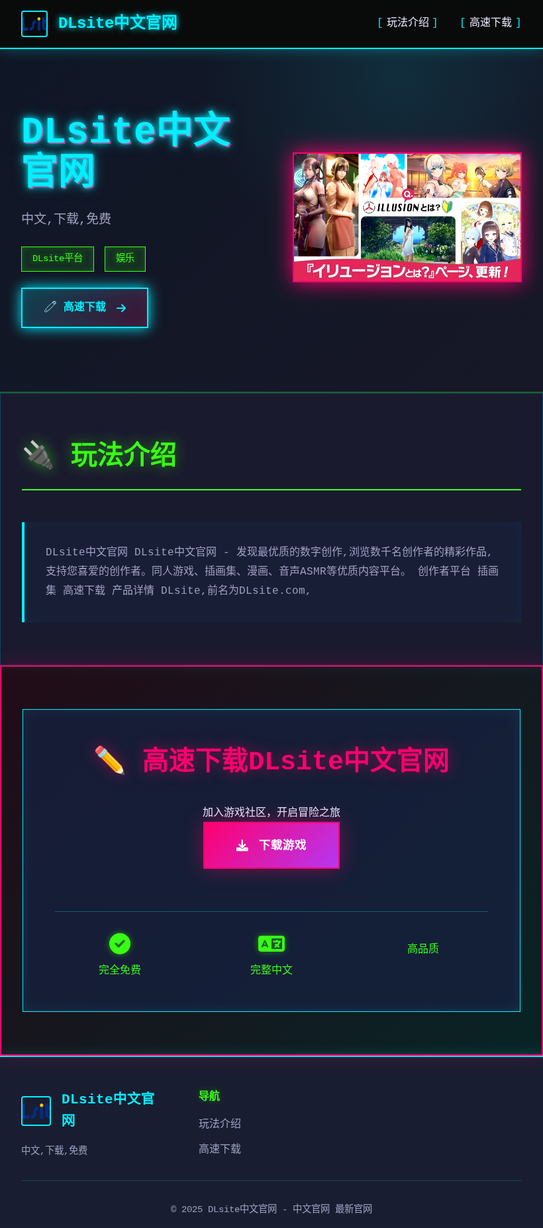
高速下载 (490, 23)
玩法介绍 (408, 23)
